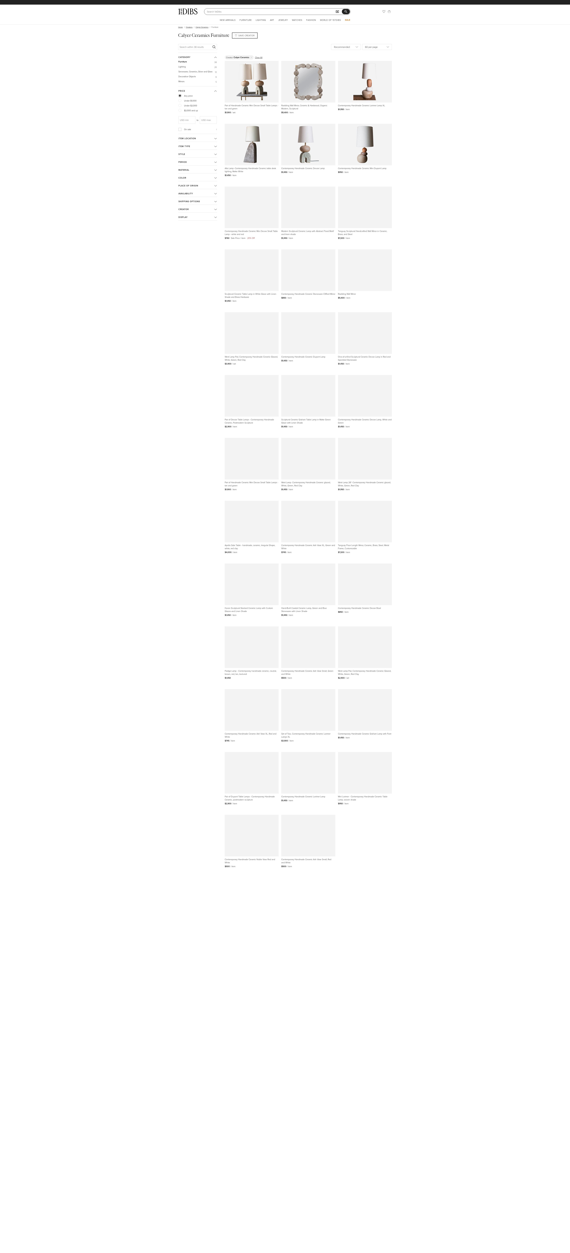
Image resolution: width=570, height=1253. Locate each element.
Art (272, 20)
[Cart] (389, 11)
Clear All (258, 57)
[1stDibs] (187, 11)
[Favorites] (384, 11)
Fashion (311, 20)
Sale (347, 19)
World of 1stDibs (330, 20)
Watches (297, 20)
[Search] (214, 46)
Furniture (246, 20)
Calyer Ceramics (202, 27)
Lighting (261, 20)
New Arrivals (228, 20)
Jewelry (283, 20)
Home (180, 27)
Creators (189, 27)
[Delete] (251, 57)
